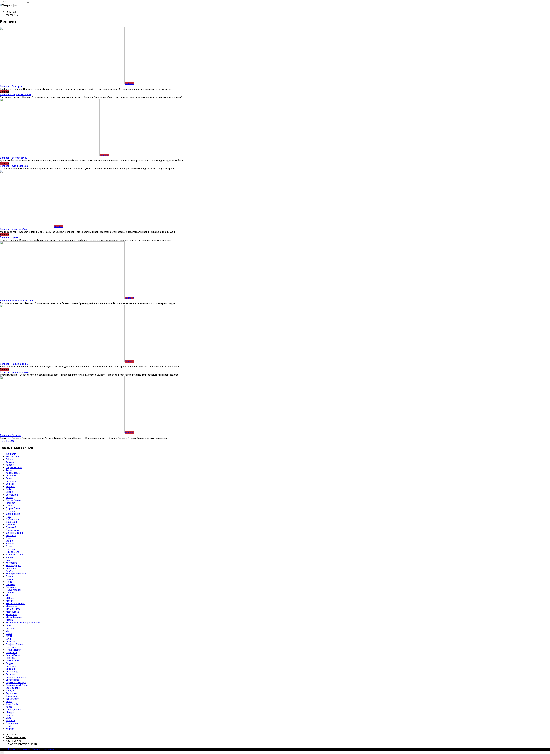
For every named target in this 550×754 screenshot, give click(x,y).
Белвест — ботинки (10, 435)
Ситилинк (11, 674)
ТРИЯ (9, 701)
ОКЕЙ (9, 636)
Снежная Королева (16, 677)
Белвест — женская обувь (14, 229)
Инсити (9, 557)
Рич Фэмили (12, 660)
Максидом (11, 606)
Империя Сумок (14, 554)
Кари (8, 560)
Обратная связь (16, 737)
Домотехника (13, 530)
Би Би (9, 489)
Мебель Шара (13, 609)
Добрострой (12, 519)
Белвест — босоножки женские (17, 300)
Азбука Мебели (14, 467)
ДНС (8, 516)
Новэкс (10, 628)
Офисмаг (10, 641)
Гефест (9, 505)
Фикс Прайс (12, 704)
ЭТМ (8, 726)
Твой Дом (11, 690)
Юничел (10, 728)
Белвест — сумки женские (14, 166)
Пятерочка (11, 652)
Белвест (10, 486)
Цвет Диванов (13, 709)
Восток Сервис (14, 500)
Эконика (10, 720)
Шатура (10, 712)
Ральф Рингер (13, 655)
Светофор (11, 666)
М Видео (10, 598)
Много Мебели (14, 617)
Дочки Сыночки (14, 532)
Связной (10, 669)
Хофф (9, 707)
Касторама (11, 562)
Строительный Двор (17, 685)
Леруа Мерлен (13, 590)
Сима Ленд (12, 671)
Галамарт (10, 503)
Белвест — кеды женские (14, 364)
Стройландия (13, 688)
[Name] (2, 752)
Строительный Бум (16, 682)
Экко (8, 717)
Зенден (10, 543)
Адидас (10, 464)
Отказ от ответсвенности (22, 744)
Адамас (10, 462)
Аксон (9, 470)
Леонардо (11, 587)
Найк (8, 625)
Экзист (9, 715)
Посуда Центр (13, 649)
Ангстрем (11, 475)
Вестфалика (12, 494)
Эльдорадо (12, 723)
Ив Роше (11, 549)
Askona (9, 459)
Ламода (10, 579)
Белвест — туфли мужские (14, 372)
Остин (9, 639)
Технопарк (11, 696)
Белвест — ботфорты (11, 86)
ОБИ (8, 630)
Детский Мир (13, 513)
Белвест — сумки (9, 237)
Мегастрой (11, 614)
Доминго (10, 524)
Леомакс (10, 584)
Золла (9, 546)
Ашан (9, 478)
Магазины (12, 15)
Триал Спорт (12, 698)
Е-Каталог (11, 535)
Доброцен (11, 522)
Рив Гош (10, 658)
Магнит (9, 600)
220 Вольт (11, 454)
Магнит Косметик (15, 603)
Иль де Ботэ (12, 551)
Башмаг (10, 483)
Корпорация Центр (16, 573)
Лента (9, 581)
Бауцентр (11, 481)
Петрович (11, 647)
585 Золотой (12, 456)
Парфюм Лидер (14, 644)
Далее (11, 441)
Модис (9, 620)
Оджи (9, 633)
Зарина (9, 541)
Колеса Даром (13, 565)
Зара (8, 538)
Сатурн (9, 663)
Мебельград (12, 611)
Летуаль (10, 592)
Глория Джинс (13, 508)
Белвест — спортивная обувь (15, 94)
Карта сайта (13, 740)
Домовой (11, 527)
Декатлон (11, 511)
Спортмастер (12, 679)
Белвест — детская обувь (13, 157)
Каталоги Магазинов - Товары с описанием (31, 749)
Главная (11, 11)
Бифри (9, 492)
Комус (9, 571)
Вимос (9, 497)
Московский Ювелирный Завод (23, 622)
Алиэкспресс (13, 473)
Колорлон (11, 568)
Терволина (11, 693)
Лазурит (10, 576)
